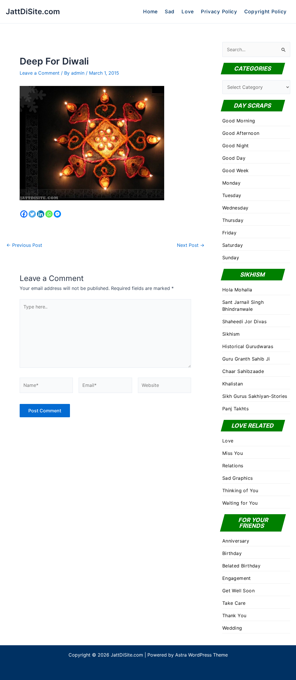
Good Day (233, 158)
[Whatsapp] (49, 214)
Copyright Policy (265, 11)
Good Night (235, 145)
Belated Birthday (241, 566)
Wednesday (235, 208)
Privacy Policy (219, 11)
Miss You (232, 453)
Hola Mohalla (237, 290)
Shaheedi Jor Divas (244, 321)
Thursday (232, 220)
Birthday (232, 553)
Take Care (234, 603)
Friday (229, 233)
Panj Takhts (235, 408)
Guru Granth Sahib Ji (246, 359)
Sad (170, 11)
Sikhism (231, 334)
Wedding (232, 628)
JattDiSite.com (33, 11)
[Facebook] (23, 214)
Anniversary (235, 541)
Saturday (232, 245)
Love (188, 11)
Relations (232, 465)
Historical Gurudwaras (247, 346)
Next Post (190, 245)
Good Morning (238, 121)
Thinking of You (240, 490)
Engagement (236, 578)
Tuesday (231, 195)
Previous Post (24, 245)
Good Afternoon (241, 133)
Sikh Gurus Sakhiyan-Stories (254, 396)
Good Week (235, 170)
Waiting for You (240, 503)
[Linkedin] (40, 214)
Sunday (230, 257)
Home (150, 11)
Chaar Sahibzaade (243, 371)
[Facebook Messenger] (57, 214)
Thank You (234, 615)
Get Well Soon (238, 590)
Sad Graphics (237, 478)
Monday (231, 183)
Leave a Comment (40, 73)
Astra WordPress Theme (201, 655)
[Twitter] (32, 214)
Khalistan (232, 384)
